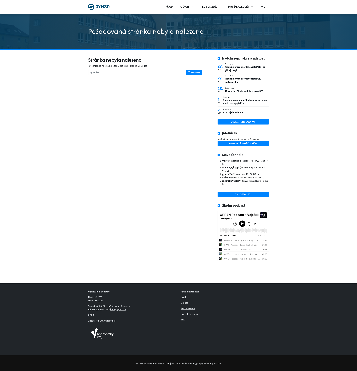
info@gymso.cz (118, 309)
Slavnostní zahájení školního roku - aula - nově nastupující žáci (245, 102)
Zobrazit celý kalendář (243, 121)
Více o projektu (243, 194)
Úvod (169, 7)
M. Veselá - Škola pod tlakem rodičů (244, 91)
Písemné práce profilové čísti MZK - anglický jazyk (245, 69)
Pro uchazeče (209, 7)
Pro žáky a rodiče (238, 7)
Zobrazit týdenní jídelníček (243, 143)
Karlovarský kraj (107, 320)
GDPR (91, 315)
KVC (263, 7)
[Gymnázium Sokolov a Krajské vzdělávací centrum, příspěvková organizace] (100, 7)
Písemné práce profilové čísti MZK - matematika (243, 80)
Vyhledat (195, 72)
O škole (184, 7)
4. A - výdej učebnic (233, 112)
